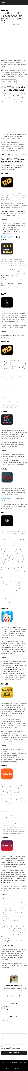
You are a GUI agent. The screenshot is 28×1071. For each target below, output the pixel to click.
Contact (9, 1062)
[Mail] (15, 996)
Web (7, 10)
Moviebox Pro (7, 237)
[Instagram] (11, 996)
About (3, 1062)
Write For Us (14, 1065)
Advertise (14, 1062)
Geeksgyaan (11, 1068)
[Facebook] (8, 28)
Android (3, 10)
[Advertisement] (14, 45)
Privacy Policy (22, 1062)
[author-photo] (14, 983)
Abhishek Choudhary (7, 24)
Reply (7, 1011)
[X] (11, 28)
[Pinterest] (15, 28)
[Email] (19, 28)
